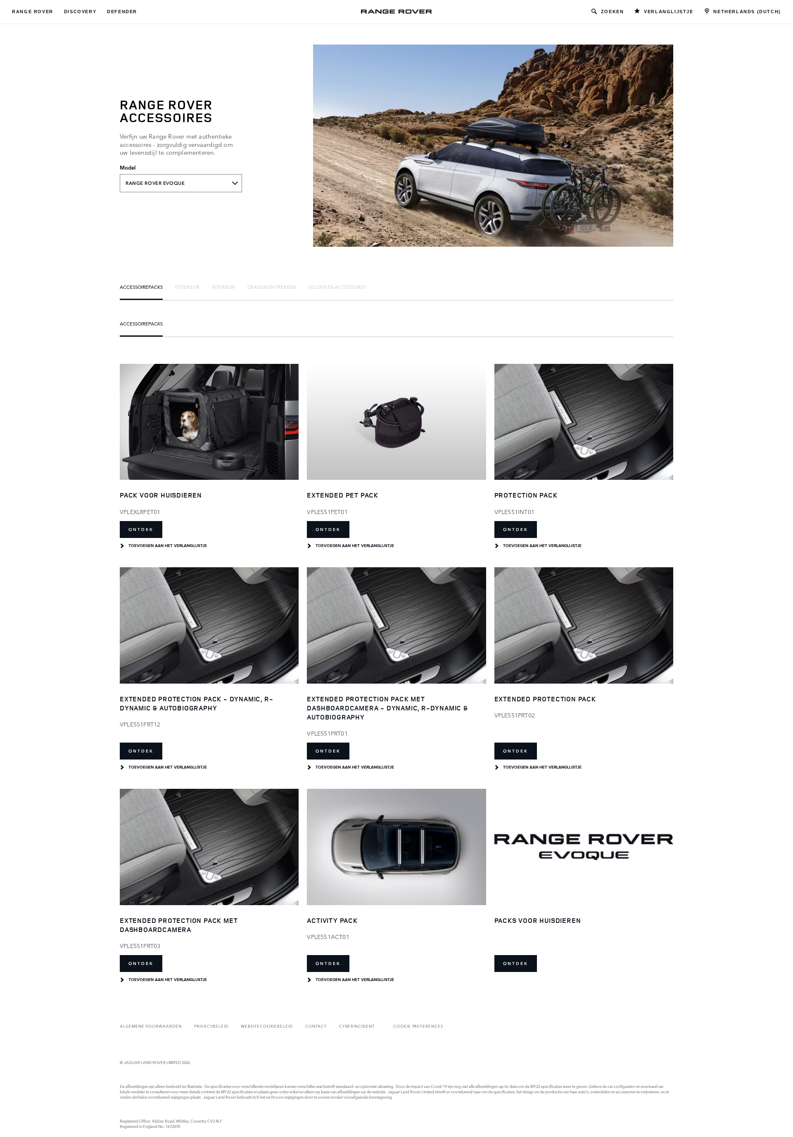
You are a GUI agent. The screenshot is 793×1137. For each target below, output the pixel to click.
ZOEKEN (612, 11)
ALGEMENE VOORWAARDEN (151, 1025)
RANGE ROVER (32, 11)
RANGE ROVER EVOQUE (155, 183)
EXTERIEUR (187, 286)
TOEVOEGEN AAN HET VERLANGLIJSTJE (167, 545)
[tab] (141, 287)
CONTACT (316, 1025)
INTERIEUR (223, 286)
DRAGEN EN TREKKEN (271, 286)
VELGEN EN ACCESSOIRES (337, 286)
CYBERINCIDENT (357, 1025)
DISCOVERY (80, 11)
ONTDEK (141, 529)
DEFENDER (122, 11)
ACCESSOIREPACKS (141, 286)
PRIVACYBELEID (211, 1025)
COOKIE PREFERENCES (418, 1025)
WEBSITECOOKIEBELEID (267, 1025)
